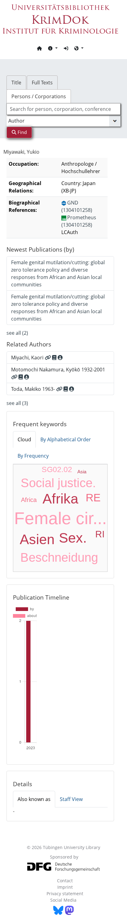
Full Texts (42, 82)
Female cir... (60, 518)
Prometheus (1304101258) (78, 221)
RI (99, 534)
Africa (29, 499)
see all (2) (17, 333)
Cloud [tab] (24, 439)
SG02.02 (57, 469)
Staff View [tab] (71, 799)
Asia (81, 471)
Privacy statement (65, 893)
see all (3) (17, 403)
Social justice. (58, 483)
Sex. (73, 538)
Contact (65, 881)
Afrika (60, 499)
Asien (37, 539)
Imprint (65, 887)
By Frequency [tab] (33, 455)
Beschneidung (59, 557)
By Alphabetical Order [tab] (65, 439)
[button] (52, 48)
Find (21, 132)
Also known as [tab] (34, 799)
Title (16, 82)
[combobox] (63, 109)
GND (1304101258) (76, 206)
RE (93, 497)
